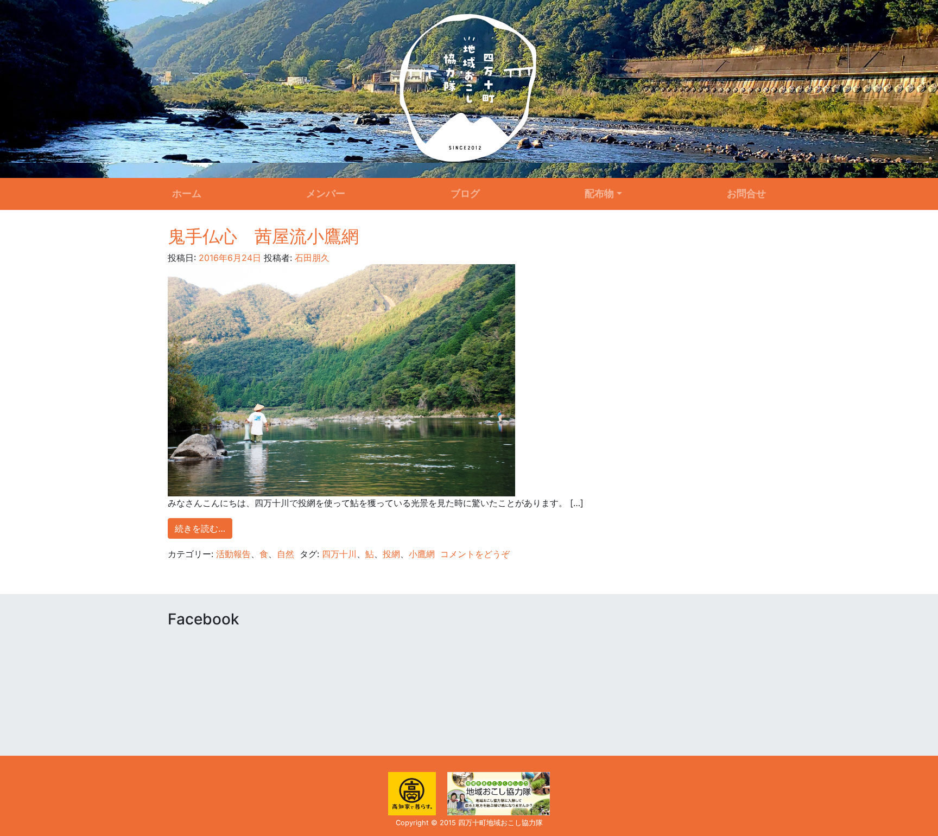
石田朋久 (310, 257)
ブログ (465, 193)
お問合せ (746, 193)
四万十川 (339, 553)
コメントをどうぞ (475, 553)
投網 (391, 553)
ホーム (186, 193)
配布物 (599, 193)
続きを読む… (200, 528)
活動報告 (233, 553)
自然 (285, 553)
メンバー (325, 193)
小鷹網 (422, 553)
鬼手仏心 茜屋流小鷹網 (263, 236)
